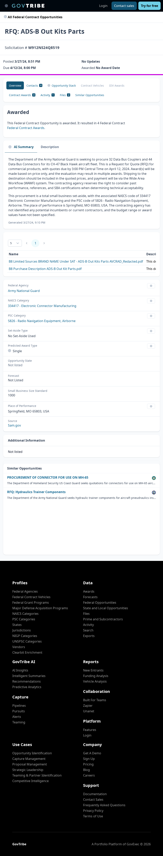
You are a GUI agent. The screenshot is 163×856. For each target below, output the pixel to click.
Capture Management (29, 759)
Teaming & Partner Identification (37, 775)
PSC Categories (23, 619)
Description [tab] (50, 147)
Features (89, 730)
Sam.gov (14, 425)
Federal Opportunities (99, 602)
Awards (88, 591)
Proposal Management (29, 764)
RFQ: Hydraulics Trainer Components (36, 492)
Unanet (88, 711)
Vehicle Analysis (95, 681)
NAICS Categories (25, 613)
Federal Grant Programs (30, 602)
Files (86, 613)
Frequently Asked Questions (104, 805)
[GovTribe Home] (28, 5)
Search (88, 630)
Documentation (95, 794)
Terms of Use (93, 816)
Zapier (88, 705)
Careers (89, 775)
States (17, 625)
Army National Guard (24, 291)
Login (103, 6)
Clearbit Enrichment (27, 652)
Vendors (18, 647)
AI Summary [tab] (24, 147)
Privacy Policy (93, 810)
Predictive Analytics (26, 687)
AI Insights (20, 670)
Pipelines (19, 705)
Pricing (88, 764)
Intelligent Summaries (29, 676)
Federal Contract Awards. (26, 128)
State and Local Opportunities (105, 608)
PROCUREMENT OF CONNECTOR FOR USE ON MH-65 (47, 477)
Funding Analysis (95, 676)
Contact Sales (93, 799)
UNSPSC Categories (27, 641)
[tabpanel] (81, 191)
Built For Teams (94, 700)
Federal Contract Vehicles (31, 597)
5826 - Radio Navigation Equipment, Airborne (42, 321)
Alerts (16, 716)
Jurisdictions (21, 630)
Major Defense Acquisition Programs (40, 608)
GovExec (133, 844)
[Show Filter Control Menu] (151, 285)
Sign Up (89, 759)
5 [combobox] (11, 243)
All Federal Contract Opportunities (34, 17)
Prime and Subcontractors (103, 619)
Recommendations (26, 681)
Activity (88, 625)
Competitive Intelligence (30, 781)
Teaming (18, 722)
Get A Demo (92, 753)
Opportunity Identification (32, 753)
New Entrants (93, 670)
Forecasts (90, 597)
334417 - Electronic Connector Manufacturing (42, 306)
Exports (89, 636)
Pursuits (18, 711)
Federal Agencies (25, 591)
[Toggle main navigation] (6, 6)
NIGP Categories (24, 636)
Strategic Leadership (27, 770)
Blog (86, 770)
